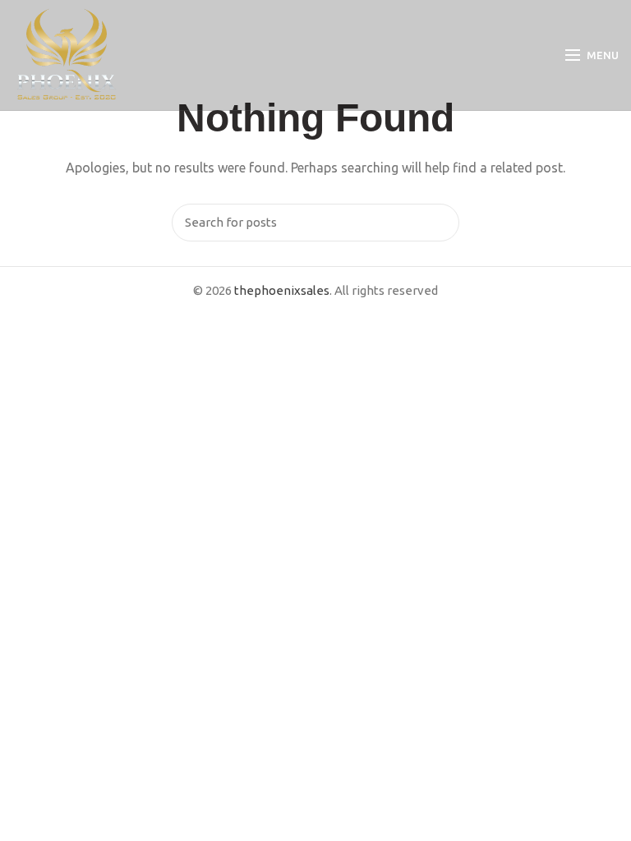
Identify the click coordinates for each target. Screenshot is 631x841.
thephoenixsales (281, 290)
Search (438, 222)
